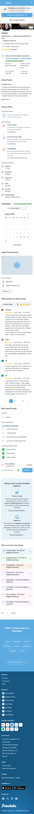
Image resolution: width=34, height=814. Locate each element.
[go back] (2, 3)
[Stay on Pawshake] (18, 470)
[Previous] (7, 401)
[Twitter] (7, 798)
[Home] (2, 613)
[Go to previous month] (24, 214)
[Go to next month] (28, 214)
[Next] (27, 401)
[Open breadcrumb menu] (7, 613)
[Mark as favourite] (31, 3)
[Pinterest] (16, 798)
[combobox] (17, 208)
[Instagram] (12, 798)
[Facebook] (3, 798)
